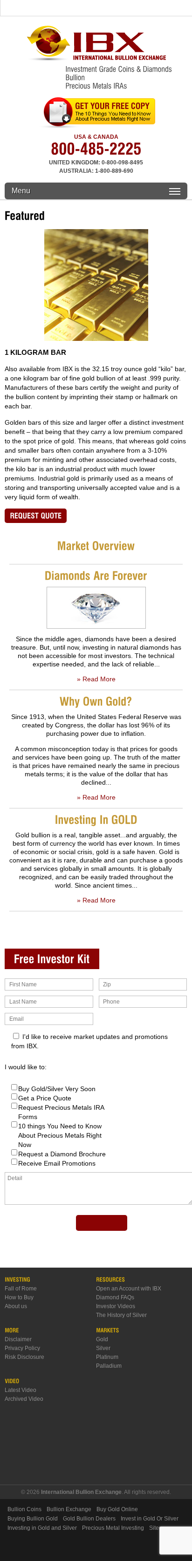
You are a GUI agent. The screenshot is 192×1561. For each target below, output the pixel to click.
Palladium (109, 1366)
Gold (102, 1339)
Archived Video (24, 1399)
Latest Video (20, 1390)
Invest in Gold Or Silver (149, 1518)
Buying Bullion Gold (32, 1518)
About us (16, 1306)
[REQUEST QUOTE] (36, 516)
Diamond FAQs (115, 1297)
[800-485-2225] (96, 152)
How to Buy (19, 1297)
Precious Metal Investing (113, 1528)
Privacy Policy (22, 1348)
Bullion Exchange (69, 1509)
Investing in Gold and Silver (42, 1528)
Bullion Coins (24, 1509)
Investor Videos (115, 1306)
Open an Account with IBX (128, 1288)
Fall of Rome (21, 1288)
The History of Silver (121, 1315)
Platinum (107, 1357)
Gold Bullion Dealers (89, 1518)
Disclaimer (18, 1339)
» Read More (96, 679)
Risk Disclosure (24, 1357)
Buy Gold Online (117, 1509)
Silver (103, 1348)
